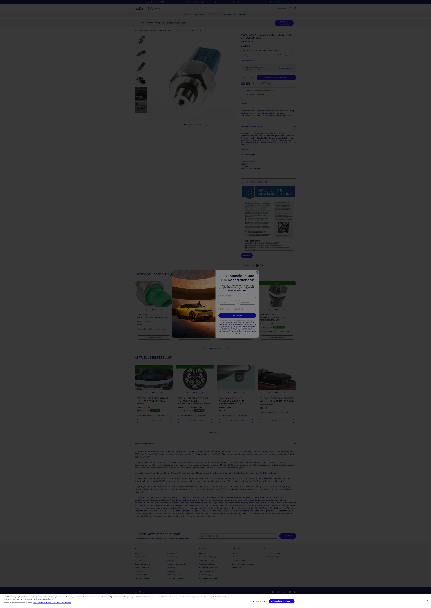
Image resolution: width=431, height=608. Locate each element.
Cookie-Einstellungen (258, 601)
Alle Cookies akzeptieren (281, 601)
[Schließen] (427, 600)
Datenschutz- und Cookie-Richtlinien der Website (52, 603)
